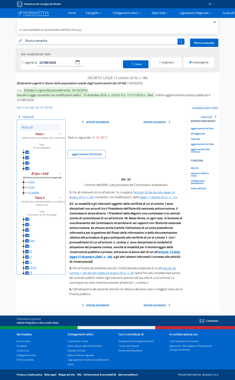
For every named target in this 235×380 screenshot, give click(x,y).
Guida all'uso (23, 350)
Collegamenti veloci (26, 355)
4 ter (32, 187)
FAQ (79, 375)
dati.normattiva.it (128, 375)
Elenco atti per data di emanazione (85, 346)
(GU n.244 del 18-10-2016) (34, 107)
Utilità (71, 364)
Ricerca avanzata (204, 43)
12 (30, 262)
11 (30, 256)
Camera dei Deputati (129, 346)
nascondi (28, 116)
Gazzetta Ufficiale (76, 350)
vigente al (31, 62)
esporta (195, 168)
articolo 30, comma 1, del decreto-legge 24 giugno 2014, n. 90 (123, 270)
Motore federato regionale (81, 355)
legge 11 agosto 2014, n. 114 (158, 197)
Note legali (50, 375)
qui (80, 30)
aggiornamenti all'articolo (87, 154)
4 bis (32, 181)
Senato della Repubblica (130, 350)
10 (30, 251)
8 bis (32, 240)
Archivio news (24, 341)
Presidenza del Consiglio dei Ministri (136, 341)
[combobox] (101, 41)
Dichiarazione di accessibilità (100, 375)
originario (168, 62)
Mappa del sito (66, 375)
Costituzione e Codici (78, 341)
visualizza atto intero (205, 107)
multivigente (200, 62)
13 (30, 272)
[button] (77, 62)
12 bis (32, 267)
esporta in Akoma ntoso (200, 174)
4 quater (34, 192)
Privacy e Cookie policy (30, 375)
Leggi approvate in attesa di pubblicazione (88, 359)
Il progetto (22, 346)
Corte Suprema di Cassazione (184, 341)
